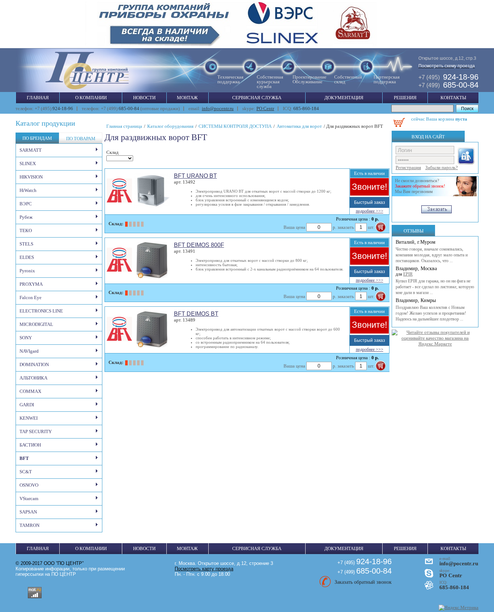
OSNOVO (29, 485)
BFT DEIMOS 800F (199, 245)
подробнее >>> (369, 211)
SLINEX (28, 163)
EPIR (408, 274)
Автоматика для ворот (299, 126)
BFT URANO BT (195, 176)
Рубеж (26, 217)
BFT (24, 458)
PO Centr (265, 108)
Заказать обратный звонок (363, 582)
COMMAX (30, 391)
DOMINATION (34, 364)
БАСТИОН (30, 445)
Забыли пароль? (441, 167)
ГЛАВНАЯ (38, 97)
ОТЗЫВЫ (413, 231)
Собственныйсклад (348, 79)
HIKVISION (31, 177)
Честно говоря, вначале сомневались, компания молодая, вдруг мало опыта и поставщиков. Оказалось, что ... (432, 255)
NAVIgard (29, 351)
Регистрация (408, 167)
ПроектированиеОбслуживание (310, 79)
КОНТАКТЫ (453, 97)
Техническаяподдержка (230, 79)
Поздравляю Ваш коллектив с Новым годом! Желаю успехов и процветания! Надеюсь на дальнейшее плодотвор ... (431, 313)
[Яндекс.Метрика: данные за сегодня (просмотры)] (458, 608)
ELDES (27, 257)
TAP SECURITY (36, 431)
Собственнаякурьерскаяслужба (270, 81)
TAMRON (29, 525)
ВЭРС (26, 203)
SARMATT (31, 150)
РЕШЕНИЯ (405, 97)
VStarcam (29, 498)
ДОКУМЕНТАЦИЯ (343, 97)
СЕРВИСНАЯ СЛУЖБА (256, 97)
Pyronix (27, 270)
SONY (26, 337)
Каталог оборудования (170, 126)
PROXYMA (31, 284)
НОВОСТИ (144, 97)
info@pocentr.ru (218, 108)
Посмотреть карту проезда (204, 568)
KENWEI (29, 418)
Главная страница (124, 126)
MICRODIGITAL (36, 324)
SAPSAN (28, 512)
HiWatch (28, 190)
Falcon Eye (31, 297)
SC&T (26, 471)
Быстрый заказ (369, 202)
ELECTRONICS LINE (41, 311)
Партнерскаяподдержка (387, 79)
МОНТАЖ (187, 97)
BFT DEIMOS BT (196, 314)
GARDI (27, 404)
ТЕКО (26, 230)
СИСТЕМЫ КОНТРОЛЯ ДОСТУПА (235, 126)
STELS (26, 244)
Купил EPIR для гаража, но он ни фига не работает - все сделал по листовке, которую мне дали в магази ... (435, 286)
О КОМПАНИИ (91, 97)
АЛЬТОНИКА (33, 378)
